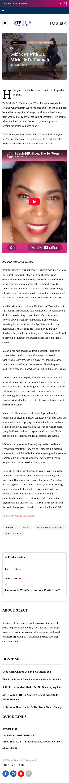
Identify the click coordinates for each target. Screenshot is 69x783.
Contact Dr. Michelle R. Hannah (18, 515)
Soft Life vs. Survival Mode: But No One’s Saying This (31, 687)
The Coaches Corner (40, 42)
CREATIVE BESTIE (13, 764)
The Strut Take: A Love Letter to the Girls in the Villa (31, 679)
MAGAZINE (9, 747)
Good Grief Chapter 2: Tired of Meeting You (26, 671)
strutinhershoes (20, 65)
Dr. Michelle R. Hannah (49, 527)
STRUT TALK (18, 42)
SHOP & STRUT (11, 741)
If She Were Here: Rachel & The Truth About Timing (31, 707)
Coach (25, 527)
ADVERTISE (10, 729)
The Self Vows (32, 139)
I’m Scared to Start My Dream (15, 3)
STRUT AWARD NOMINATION (43, 741)
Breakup (10, 527)
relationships (13, 533)
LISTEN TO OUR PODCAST (19, 735)
